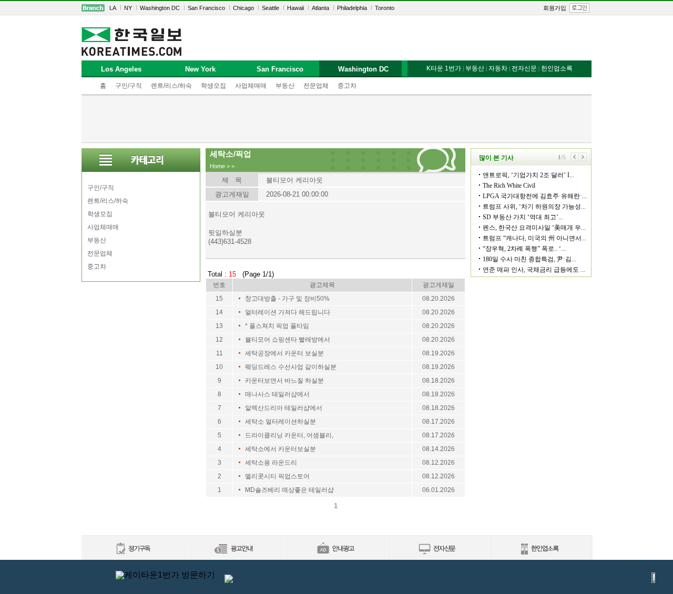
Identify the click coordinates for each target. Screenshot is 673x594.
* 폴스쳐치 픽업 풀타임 (277, 326)
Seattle (270, 8)
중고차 (347, 85)
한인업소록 (557, 68)
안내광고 (336, 549)
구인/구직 (128, 85)
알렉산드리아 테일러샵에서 (283, 408)
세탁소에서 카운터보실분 (280, 449)
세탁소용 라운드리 (271, 462)
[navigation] (336, 8)
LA (112, 8)
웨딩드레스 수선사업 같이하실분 (290, 367)
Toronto (384, 8)
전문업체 (316, 85)
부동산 (285, 85)
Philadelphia (352, 8)
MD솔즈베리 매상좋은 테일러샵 (289, 490)
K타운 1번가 (443, 68)
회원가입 (554, 8)
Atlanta (320, 8)
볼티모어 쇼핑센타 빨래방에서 (287, 339)
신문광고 (234, 549)
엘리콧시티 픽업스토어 (277, 476)
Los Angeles (121, 69)
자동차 (497, 68)
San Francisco (206, 8)
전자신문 (524, 68)
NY (128, 8)
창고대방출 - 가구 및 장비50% (287, 298)
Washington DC (160, 8)
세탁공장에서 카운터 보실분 (284, 353)
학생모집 (213, 85)
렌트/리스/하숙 (171, 85)
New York (200, 69)
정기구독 (132, 549)
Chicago (243, 8)
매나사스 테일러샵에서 (277, 394)
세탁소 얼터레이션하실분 (280, 421)
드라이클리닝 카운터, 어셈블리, (289, 435)
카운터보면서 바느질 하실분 (284, 380)
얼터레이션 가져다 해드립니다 (287, 312)
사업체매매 (251, 85)
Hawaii (295, 8)
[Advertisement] (336, 118)
